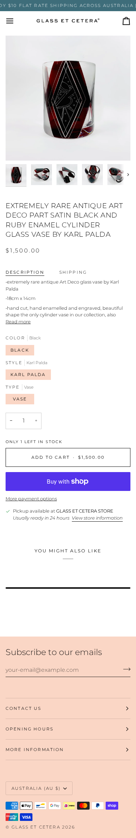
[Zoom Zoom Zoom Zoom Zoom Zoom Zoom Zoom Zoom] (68, 98)
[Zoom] (19, 147)
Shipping (73, 272)
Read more (18, 321)
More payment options (31, 498)
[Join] (124, 669)
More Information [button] (35, 749)
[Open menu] (16, 21)
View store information (97, 518)
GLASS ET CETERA (36, 827)
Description (25, 272)
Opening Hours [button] (29, 729)
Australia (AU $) (36, 788)
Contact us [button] (23, 708)
